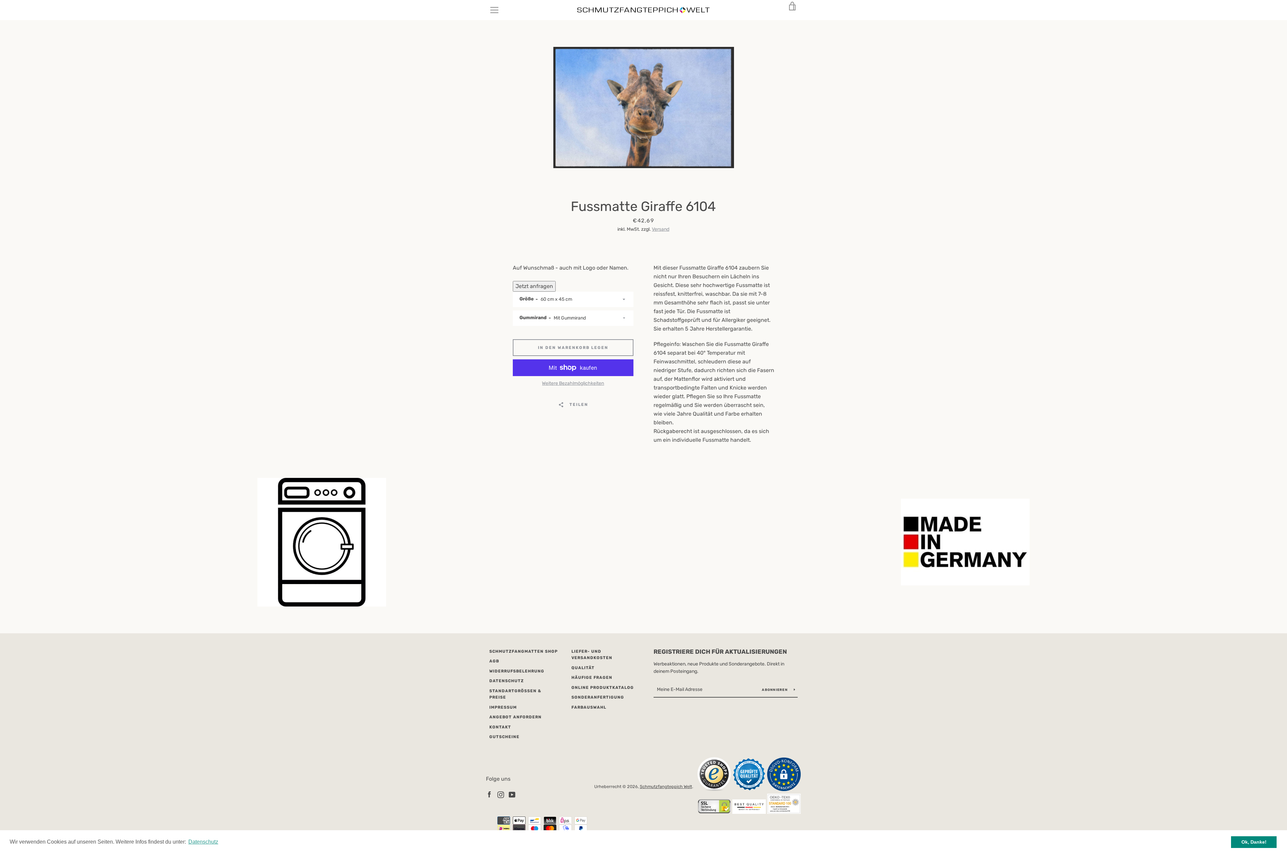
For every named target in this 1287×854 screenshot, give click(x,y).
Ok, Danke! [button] (1254, 842)
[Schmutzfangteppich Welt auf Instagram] (500, 794)
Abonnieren (775, 690)
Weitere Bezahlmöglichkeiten (573, 383)
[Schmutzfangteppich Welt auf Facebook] (489, 794)
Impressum (503, 707)
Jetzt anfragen (534, 286)
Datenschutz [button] (203, 842)
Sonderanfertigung (597, 697)
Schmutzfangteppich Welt (666, 786)
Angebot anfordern (515, 717)
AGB (494, 661)
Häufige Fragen (591, 677)
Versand (660, 229)
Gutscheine (504, 736)
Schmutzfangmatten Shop (523, 651)
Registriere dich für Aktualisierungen (720, 651)
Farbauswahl (588, 707)
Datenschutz (506, 681)
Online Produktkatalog (602, 687)
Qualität (583, 667)
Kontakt (500, 727)
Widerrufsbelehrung (516, 671)
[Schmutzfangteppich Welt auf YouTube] (512, 794)
